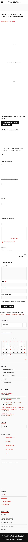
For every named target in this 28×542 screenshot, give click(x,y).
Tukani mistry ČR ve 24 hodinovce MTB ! (11, 402)
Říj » (26, 359)
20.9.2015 (12, 21)
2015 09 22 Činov (22, 257)
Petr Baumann (5, 21)
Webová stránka (6, 294)
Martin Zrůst (9, 404)
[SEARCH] (24, 325)
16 (10, 349)
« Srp (2, 359)
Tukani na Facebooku (6, 501)
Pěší (4, 379)
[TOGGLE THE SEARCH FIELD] (26, 2)
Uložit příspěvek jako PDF (9, 241)
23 (10, 352)
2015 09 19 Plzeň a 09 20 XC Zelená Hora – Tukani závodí (12, 15)
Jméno (3, 281)
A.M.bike (3, 494)
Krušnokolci (4, 498)
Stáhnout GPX (6, 124)
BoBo (8, 394)
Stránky (3, 518)
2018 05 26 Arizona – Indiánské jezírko (10, 398)
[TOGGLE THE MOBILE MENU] (2, 2)
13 (24, 346)
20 (24, 349)
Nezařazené (6, 382)
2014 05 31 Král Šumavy (7, 393)
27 (24, 352)
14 (3, 349)
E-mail (3, 288)
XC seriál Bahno (5, 504)
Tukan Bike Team (14, 2)
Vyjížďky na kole (7, 369)
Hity (7, 518)
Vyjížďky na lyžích (7, 372)
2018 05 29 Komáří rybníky (7, 413)
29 (6, 354)
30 (10, 354)
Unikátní (11, 518)
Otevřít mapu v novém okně (10, 122)
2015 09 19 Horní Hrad (7, 250)
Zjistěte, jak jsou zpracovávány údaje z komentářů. (12, 314)
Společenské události (8, 375)
